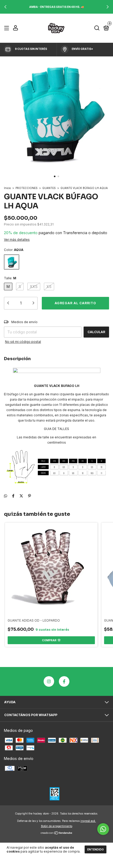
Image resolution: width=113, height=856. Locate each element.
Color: (13, 250)
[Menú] (7, 28)
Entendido (95, 849)
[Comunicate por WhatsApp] (103, 829)
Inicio (7, 188)
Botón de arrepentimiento (56, 826)
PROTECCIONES (27, 188)
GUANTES (49, 188)
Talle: (10, 278)
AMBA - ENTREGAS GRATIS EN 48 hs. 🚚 (56, 6)
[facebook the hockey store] (64, 681)
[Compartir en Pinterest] (29, 495)
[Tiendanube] (56, 833)
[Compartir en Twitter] (21, 495)
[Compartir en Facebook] (13, 495)
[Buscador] (97, 28)
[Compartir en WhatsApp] (5, 495)
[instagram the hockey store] (49, 681)
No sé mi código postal (23, 342)
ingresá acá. (88, 820)
